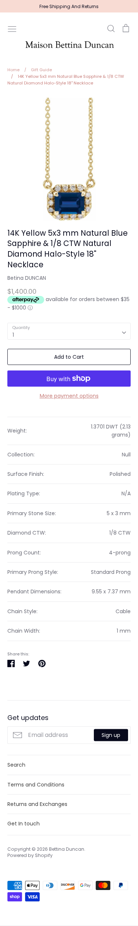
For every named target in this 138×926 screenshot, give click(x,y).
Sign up (111, 735)
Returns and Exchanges (37, 804)
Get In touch (23, 823)
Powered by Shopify (30, 855)
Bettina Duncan (66, 849)
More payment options (69, 395)
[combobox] (69, 331)
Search (16, 764)
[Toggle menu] (12, 28)
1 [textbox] (13, 335)
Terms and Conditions (35, 784)
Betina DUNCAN (26, 278)
